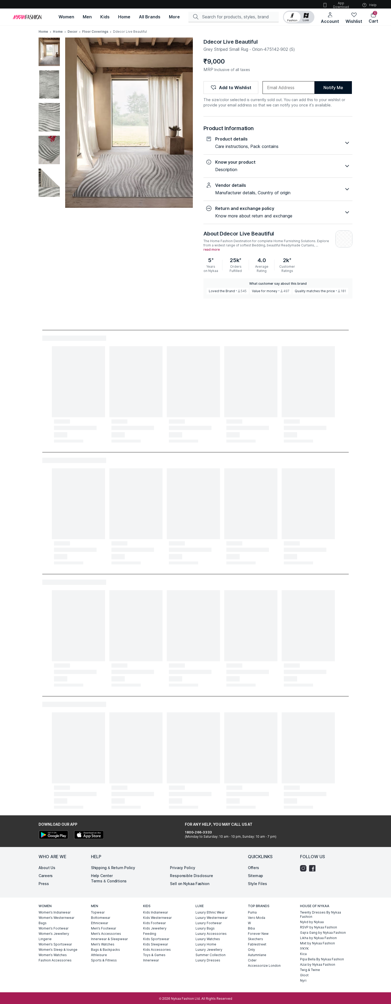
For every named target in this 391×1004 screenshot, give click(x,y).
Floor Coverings (95, 32)
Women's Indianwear (55, 912)
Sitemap (255, 875)
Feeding (149, 934)
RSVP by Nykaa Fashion (318, 927)
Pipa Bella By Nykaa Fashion (322, 959)
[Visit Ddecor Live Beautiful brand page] (344, 239)
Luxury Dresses (208, 960)
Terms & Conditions (109, 881)
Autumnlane (257, 955)
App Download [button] (341, 5)
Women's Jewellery (54, 934)
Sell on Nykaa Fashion (189, 883)
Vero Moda (256, 918)
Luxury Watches (208, 939)
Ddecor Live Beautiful (230, 42)
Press (44, 883)
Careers (46, 875)
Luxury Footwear (209, 923)
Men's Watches (102, 944)
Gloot (304, 975)
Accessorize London (264, 966)
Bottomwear (100, 918)
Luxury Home (206, 944)
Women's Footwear (54, 928)
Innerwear (151, 960)
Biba (251, 928)
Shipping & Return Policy (113, 867)
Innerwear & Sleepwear (109, 939)
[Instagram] (304, 868)
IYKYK (304, 949)
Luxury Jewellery (209, 950)
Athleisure (99, 955)
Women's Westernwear (56, 918)
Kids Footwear (154, 923)
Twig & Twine (310, 970)
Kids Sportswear (156, 939)
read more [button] (211, 249)
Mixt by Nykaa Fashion (317, 943)
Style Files (257, 883)
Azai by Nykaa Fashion (317, 964)
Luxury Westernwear (212, 918)
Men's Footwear (103, 928)
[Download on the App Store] (88, 835)
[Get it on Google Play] (53, 835)
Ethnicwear (99, 923)
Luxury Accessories (211, 934)
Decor (73, 32)
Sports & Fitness (104, 960)
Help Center (102, 875)
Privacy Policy (182, 867)
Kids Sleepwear (155, 944)
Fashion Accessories (55, 960)
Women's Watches (53, 955)
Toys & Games (154, 955)
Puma (252, 912)
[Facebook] (313, 868)
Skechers (255, 939)
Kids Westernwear (157, 918)
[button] (298, 17)
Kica (303, 954)
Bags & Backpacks (105, 950)
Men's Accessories (106, 934)
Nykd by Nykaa (312, 922)
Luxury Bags (205, 928)
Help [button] (373, 5)
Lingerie (45, 939)
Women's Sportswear (55, 944)
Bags (43, 923)
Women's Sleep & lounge (58, 950)
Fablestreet (257, 944)
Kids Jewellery (155, 928)
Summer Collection (211, 955)
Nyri (303, 980)
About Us (47, 867)
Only (251, 950)
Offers (253, 867)
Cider (252, 960)
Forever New (258, 934)
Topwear (98, 912)
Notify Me (333, 87)
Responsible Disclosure (191, 875)
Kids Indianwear (155, 912)
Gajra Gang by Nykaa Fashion (323, 933)
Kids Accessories (157, 950)
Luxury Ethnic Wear (210, 912)
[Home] (27, 17)
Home (43, 32)
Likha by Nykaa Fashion (318, 938)
